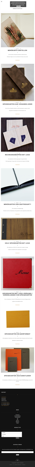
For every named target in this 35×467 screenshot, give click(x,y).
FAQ (17, 418)
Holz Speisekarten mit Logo (17, 243)
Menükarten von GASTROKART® (17, 204)
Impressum (23, 464)
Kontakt (11, 464)
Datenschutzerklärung (17, 464)
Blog (17, 419)
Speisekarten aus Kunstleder (17, 376)
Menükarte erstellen (17, 50)
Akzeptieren (18, 6)
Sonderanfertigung (17, 417)
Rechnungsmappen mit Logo (17, 155)
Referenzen (17, 421)
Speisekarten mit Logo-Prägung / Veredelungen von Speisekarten (17, 294)
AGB (13, 464)
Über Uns (17, 420)
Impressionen (17, 414)
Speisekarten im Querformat (17, 334)
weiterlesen (17, 113)
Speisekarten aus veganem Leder (17, 104)
